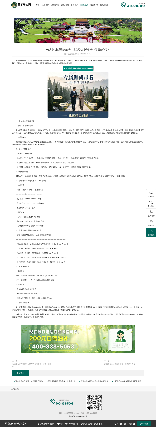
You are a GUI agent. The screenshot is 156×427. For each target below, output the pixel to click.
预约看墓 (144, 423)
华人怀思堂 (23, 60)
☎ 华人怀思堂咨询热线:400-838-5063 (78, 68)
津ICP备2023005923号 (78, 416)
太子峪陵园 (21, 262)
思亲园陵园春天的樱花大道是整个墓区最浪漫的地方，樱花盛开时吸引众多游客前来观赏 (62, 381)
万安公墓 (20, 248)
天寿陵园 (20, 253)
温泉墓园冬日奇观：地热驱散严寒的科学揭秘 (29, 381)
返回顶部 (151, 235)
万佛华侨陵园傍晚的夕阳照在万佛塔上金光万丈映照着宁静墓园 (95, 381)
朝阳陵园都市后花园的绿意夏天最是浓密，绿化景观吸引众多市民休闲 (128, 381)
